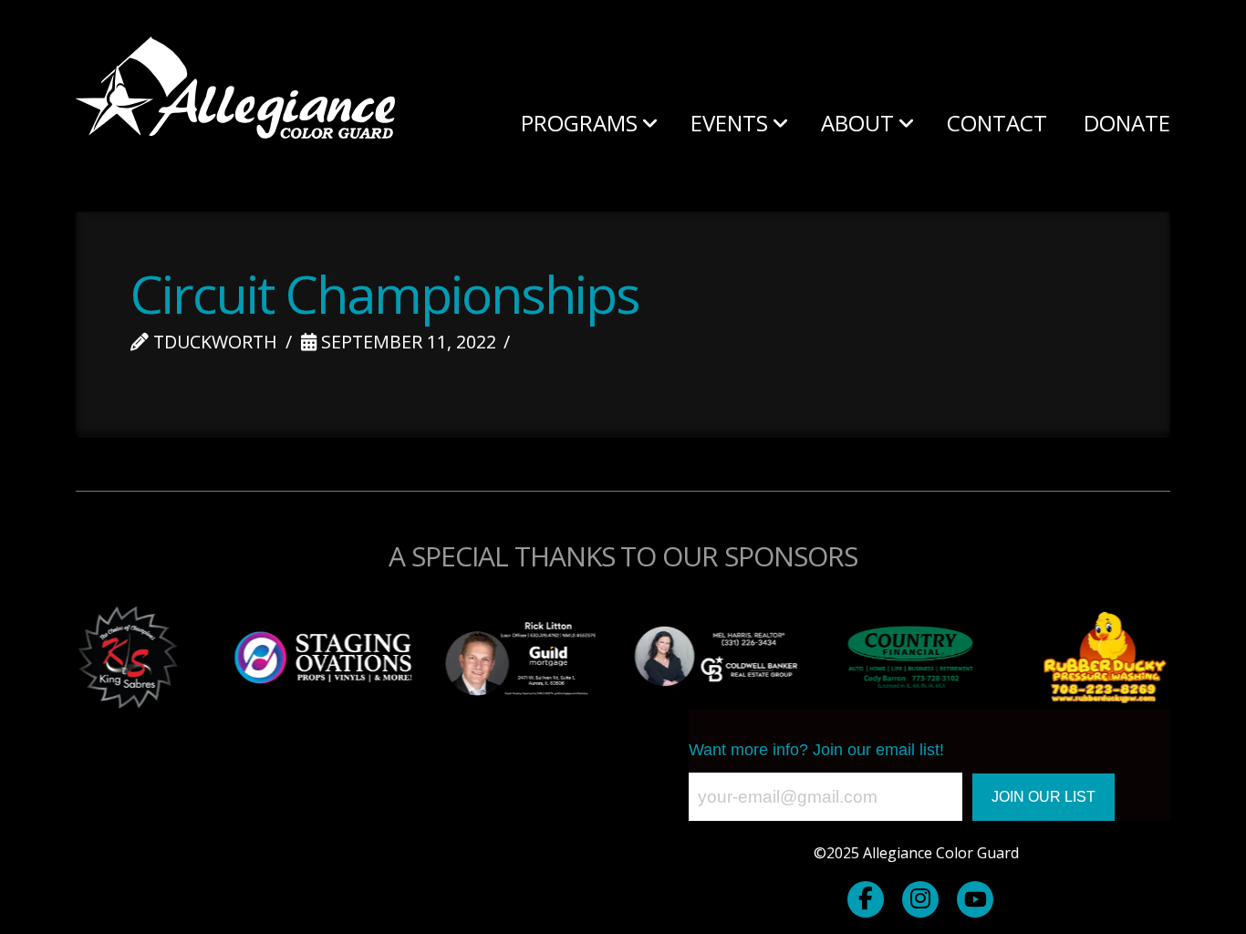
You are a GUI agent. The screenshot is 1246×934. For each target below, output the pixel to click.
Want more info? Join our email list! (816, 750)
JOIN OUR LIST (1043, 796)
